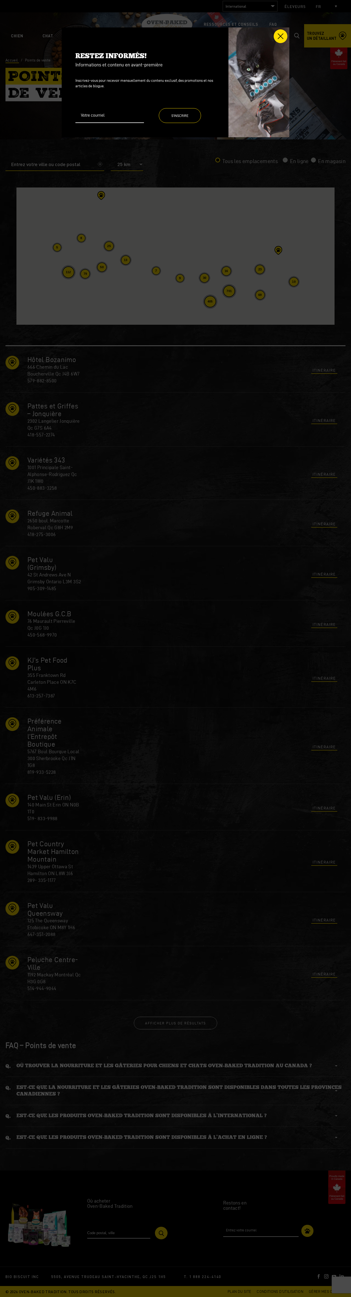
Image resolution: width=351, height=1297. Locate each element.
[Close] (280, 36)
